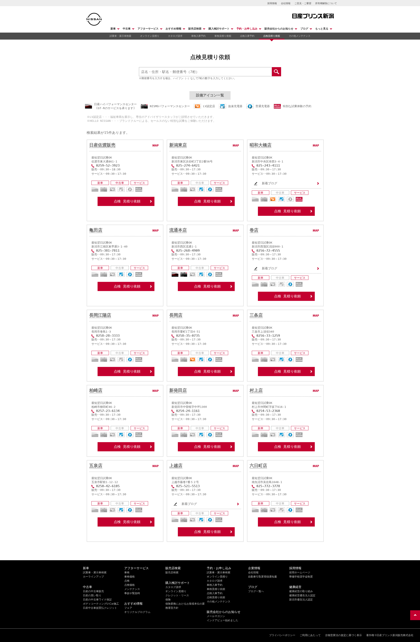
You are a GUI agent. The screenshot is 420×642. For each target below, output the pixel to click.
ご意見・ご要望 (302, 3)
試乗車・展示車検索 (120, 36)
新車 (113, 28)
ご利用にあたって (310, 635)
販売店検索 (194, 28)
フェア (128, 607)
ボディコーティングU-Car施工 (101, 603)
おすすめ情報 (173, 28)
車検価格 (129, 576)
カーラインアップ (93, 576)
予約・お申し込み (246, 28)
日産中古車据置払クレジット (100, 607)
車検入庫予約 (198, 36)
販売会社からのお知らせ (278, 28)
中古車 (127, 28)
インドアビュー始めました (222, 620)
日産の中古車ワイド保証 (97, 599)
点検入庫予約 (247, 36)
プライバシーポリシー (282, 635)
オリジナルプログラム (137, 612)
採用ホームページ (299, 572)
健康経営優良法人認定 (302, 595)
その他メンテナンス (299, 36)
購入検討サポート (218, 28)
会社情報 (285, 3)
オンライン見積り (149, 36)
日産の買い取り (92, 595)
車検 (127, 572)
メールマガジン (216, 616)
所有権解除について (326, 3)
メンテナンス (132, 589)
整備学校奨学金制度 (301, 576)
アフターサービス (148, 28)
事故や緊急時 (132, 593)
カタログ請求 (175, 36)
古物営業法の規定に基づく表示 (343, 635)
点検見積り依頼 (271, 36)
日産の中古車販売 (93, 591)
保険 (168, 599)
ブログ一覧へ (256, 591)
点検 (127, 580)
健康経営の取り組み (301, 591)
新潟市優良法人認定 (301, 599)
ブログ (304, 28)
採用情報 (272, 3)
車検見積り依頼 (222, 36)
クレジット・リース (177, 595)
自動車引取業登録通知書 (262, 576)
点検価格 (129, 584)
